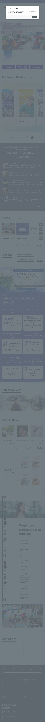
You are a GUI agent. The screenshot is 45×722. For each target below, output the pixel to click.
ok (34, 16)
